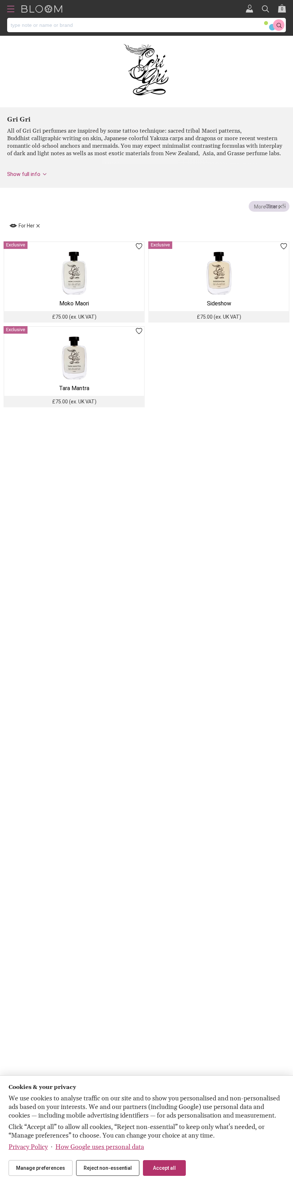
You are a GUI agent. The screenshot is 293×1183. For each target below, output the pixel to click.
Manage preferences (40, 1168)
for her (27, 226)
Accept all (164, 1168)
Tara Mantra (74, 388)
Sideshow (219, 303)
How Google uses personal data (99, 1147)
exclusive (15, 244)
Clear (271, 206)
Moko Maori (74, 303)
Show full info (23, 174)
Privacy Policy (28, 1147)
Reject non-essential (108, 1168)
